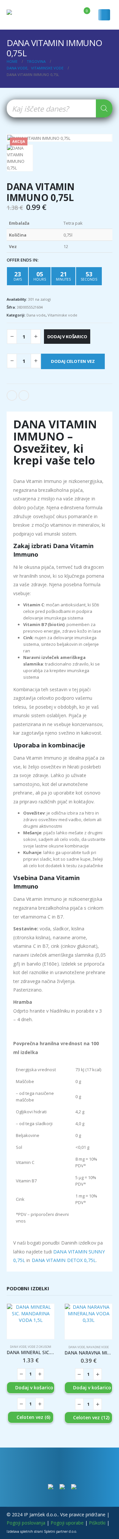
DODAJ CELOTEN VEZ (73, 361)
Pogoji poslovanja (26, 1523)
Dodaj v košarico (67, 337)
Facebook (12, 395)
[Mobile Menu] (104, 14)
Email (24, 395)
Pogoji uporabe (67, 1523)
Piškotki (97, 1523)
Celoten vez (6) (33, 1417)
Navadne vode (97, 1347)
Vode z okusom (39, 1347)
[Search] (104, 108)
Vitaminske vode (62, 315)
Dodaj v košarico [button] (34, 1387)
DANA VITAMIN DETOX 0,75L (64, 1260)
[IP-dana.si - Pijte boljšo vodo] (23, 15)
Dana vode (36, 315)
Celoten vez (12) (91, 1417)
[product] (30, 1321)
